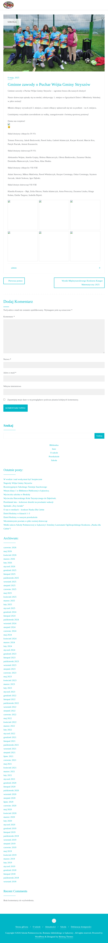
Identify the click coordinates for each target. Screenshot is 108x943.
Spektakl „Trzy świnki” (14, 506)
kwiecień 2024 (10, 638)
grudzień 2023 (10, 654)
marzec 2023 (9, 684)
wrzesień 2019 (10, 840)
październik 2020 (11, 790)
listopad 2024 (9, 616)
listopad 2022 (9, 699)
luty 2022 (8, 730)
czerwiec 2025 (10, 589)
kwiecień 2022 (10, 722)
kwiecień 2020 (10, 813)
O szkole (54, 453)
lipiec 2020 (8, 802)
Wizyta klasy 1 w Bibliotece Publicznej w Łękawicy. (26, 491)
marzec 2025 (9, 601)
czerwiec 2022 (10, 714)
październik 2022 (11, 703)
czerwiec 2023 (10, 673)
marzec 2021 (9, 771)
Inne (54, 449)
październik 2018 (11, 878)
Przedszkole (54, 456)
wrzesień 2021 (10, 749)
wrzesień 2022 (10, 707)
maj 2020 (8, 809)
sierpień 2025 (9, 585)
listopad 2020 (9, 787)
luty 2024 (8, 646)
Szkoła (54, 460)
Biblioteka (54, 445)
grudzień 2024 (10, 612)
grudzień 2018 (10, 870)
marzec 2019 (9, 859)
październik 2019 (11, 836)
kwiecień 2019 (10, 855)
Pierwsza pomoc (15, 281)
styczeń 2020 (9, 824)
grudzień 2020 (10, 783)
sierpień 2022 (9, 711)
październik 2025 (11, 578)
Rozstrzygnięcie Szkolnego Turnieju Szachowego (25, 487)
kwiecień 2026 (10, 555)
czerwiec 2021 (10, 760)
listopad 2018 (9, 874)
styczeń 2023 (9, 692)
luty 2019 (8, 862)
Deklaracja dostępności (81, 927)
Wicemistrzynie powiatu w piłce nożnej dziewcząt (25, 521)
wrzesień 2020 (10, 794)
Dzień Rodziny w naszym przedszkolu (20, 517)
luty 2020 (8, 821)
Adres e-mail (9, 373)
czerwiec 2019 (10, 847)
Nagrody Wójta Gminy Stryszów (18, 483)
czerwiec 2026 (10, 547)
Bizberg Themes (66, 937)
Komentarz (9, 317)
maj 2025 (8, 593)
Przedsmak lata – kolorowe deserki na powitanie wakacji (28, 502)
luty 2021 (8, 775)
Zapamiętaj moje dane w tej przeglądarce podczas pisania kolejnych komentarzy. (43, 400)
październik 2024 (11, 619)
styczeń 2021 (9, 779)
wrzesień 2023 (10, 665)
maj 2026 (8, 551)
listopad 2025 (9, 574)
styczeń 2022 (9, 733)
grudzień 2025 (10, 570)
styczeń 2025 (9, 608)
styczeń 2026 (9, 566)
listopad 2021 (9, 741)
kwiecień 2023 (10, 680)
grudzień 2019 (10, 828)
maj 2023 (8, 676)
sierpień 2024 (9, 627)
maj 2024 (8, 635)
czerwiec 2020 (10, 806)
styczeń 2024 (9, 650)
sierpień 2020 (9, 798)
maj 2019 (8, 851)
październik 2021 (11, 745)
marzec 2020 (9, 817)
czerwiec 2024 (10, 631)
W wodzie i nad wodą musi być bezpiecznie (23, 479)
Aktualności (50, 927)
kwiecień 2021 (10, 768)
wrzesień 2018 (10, 881)
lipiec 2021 (8, 756)
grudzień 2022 (10, 695)
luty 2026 (8, 563)
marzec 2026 (9, 559)
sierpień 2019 (9, 843)
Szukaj (8, 425)
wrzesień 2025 (10, 582)
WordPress (39, 937)
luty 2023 (8, 688)
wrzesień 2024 (10, 623)
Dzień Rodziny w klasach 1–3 (17, 513)
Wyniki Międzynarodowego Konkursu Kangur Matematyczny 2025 (82, 283)
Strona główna (21, 927)
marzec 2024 (9, 642)
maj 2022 (8, 718)
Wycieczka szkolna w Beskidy (17, 494)
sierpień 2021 (9, 752)
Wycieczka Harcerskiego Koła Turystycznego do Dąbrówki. (30, 498)
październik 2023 (11, 661)
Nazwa (7, 359)
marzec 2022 (9, 726)
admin (14, 268)
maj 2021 (8, 764)
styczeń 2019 (9, 866)
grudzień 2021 (10, 737)
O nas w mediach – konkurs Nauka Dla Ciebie (24, 510)
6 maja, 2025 (13, 77)
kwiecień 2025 (10, 597)
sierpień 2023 (9, 669)
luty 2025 (8, 604)
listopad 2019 (9, 832)
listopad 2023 (9, 657)
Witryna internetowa (12, 386)
